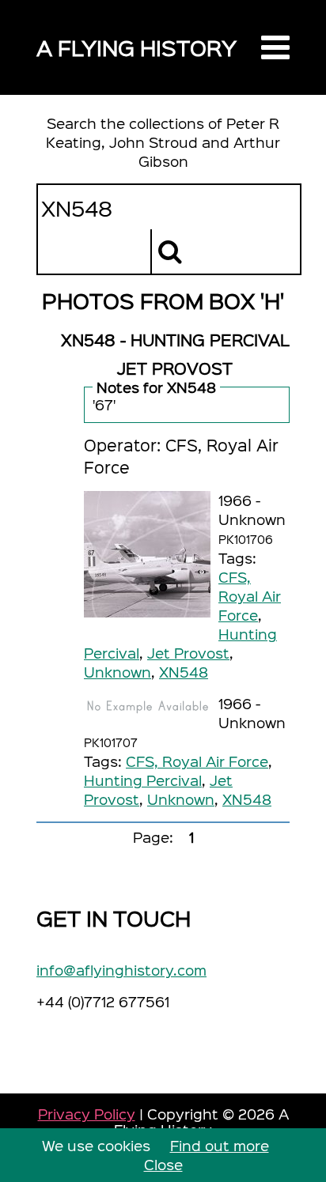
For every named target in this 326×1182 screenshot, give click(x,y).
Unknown (117, 672)
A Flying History (136, 47)
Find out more (219, 1145)
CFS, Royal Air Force (249, 596)
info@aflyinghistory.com (121, 970)
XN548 (183, 672)
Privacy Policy (86, 1113)
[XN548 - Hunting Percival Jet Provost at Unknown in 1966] (147, 554)
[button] (275, 47)
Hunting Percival (143, 780)
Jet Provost (188, 653)
